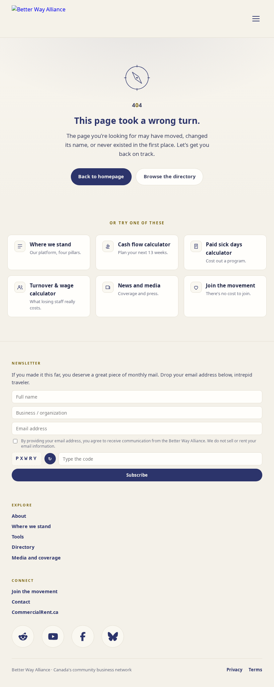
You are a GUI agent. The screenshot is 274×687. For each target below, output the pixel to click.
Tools (18, 536)
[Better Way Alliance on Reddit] (23, 636)
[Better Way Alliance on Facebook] (83, 636)
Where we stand (31, 526)
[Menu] (255, 18)
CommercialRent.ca (35, 612)
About (19, 516)
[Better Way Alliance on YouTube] (53, 636)
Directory (23, 547)
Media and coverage (36, 557)
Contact (21, 602)
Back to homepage (101, 176)
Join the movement (34, 591)
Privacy (234, 670)
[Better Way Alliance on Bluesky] (113, 636)
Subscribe (137, 475)
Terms (255, 670)
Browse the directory (169, 176)
